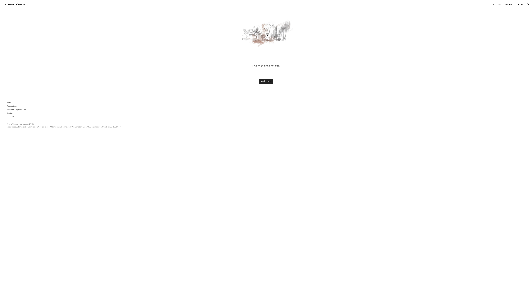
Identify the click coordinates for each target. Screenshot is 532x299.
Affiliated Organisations (16, 109)
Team (9, 102)
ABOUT (521, 4)
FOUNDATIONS (509, 4)
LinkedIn (10, 117)
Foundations (12, 106)
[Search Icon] (528, 4)
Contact (10, 113)
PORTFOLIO (496, 4)
